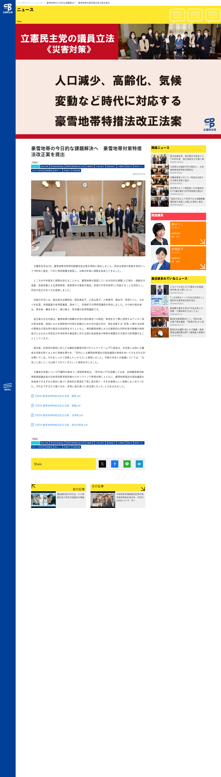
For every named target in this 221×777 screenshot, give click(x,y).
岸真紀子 (67, 170)
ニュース (38, 2)
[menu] (7, 386)
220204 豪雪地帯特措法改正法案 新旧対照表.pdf (61, 425)
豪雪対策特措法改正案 (75, 166)
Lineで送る (127, 464)
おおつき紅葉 (37, 170)
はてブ (139, 464)
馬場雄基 (48, 170)
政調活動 (76, 170)
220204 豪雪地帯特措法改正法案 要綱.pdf (57, 405)
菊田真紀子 (111, 166)
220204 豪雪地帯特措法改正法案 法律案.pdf (59, 415)
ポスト (102, 464)
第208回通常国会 (57, 166)
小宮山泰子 (99, 166)
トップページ (24, 2)
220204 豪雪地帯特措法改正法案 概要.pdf (57, 396)
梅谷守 (129, 166)
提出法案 (44, 166)
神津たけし (139, 166)
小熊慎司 (121, 166)
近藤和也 (89, 166)
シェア (114, 464)
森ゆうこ (57, 170)
